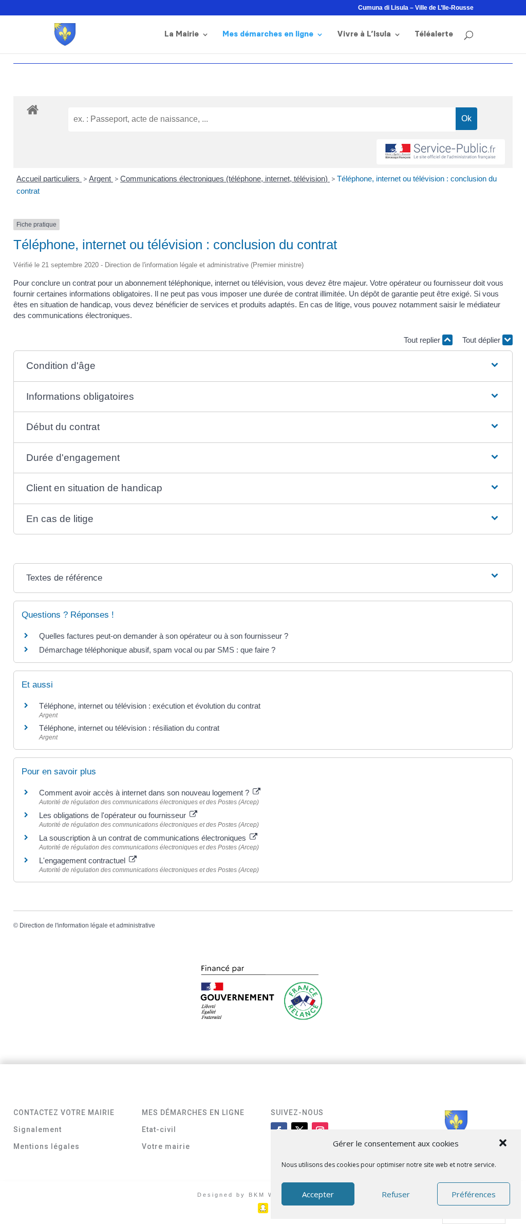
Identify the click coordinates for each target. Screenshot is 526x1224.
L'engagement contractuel (83, 860)
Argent (101, 178)
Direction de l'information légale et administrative (87, 925)
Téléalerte (434, 34)
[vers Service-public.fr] (441, 151)
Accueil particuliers (49, 178)
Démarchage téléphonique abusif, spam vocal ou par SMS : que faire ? (157, 649)
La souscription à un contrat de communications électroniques (143, 837)
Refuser (396, 1194)
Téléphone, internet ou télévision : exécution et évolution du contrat (149, 705)
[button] (504, 1144)
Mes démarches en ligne (267, 34)
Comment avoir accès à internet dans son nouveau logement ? (145, 792)
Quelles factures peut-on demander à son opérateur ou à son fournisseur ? (163, 636)
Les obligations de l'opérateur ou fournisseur (113, 815)
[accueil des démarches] (32, 109)
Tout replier (423, 340)
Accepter (318, 1194)
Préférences (474, 1194)
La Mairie (181, 34)
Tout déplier (482, 340)
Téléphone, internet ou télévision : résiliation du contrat (129, 728)
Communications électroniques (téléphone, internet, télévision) (225, 178)
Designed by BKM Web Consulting (263, 1195)
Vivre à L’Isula (364, 34)
